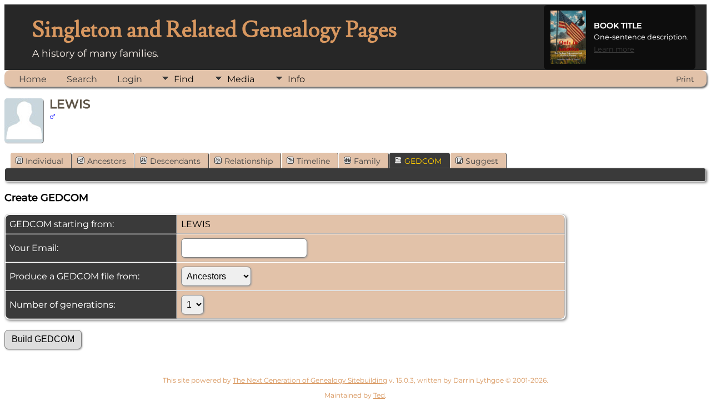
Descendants (175, 161)
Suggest (481, 161)
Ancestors (106, 161)
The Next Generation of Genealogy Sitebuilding (310, 380)
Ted (379, 395)
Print (685, 78)
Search (82, 79)
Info (296, 79)
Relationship (248, 161)
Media (240, 79)
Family (367, 161)
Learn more (614, 49)
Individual (44, 161)
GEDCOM (423, 161)
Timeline (313, 161)
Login (129, 79)
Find (184, 79)
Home (33, 79)
